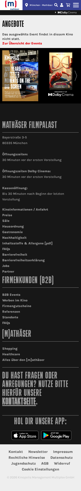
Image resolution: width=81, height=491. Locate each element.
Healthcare (11, 354)
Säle (5, 221)
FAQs (6, 249)
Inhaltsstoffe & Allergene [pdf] (27, 243)
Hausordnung (13, 226)
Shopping (10, 349)
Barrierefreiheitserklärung (23, 260)
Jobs (5, 266)
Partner (8, 271)
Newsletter (38, 452)
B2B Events (11, 295)
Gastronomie (12, 232)
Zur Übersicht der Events (22, 43)
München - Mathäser (41, 5)
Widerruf (62, 463)
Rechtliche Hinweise (27, 457)
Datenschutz (61, 457)
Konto (62, 5)
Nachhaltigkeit (14, 238)
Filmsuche (56, 5)
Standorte (10, 317)
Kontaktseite (19, 402)
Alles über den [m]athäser (23, 360)
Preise (7, 215)
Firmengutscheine (16, 306)
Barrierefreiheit (14, 255)
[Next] (76, 75)
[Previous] (5, 75)
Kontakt (16, 452)
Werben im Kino (14, 300)
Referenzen (11, 312)
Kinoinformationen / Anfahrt (25, 209)
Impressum (63, 452)
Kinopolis (11, 5)
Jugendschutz (23, 463)
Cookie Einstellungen (40, 469)
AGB (45, 463)
